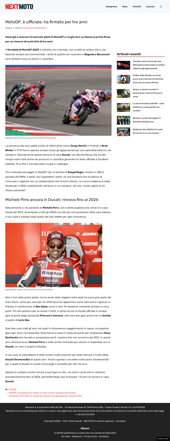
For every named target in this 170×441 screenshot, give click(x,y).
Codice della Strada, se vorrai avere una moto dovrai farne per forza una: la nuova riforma (148, 79)
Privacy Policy (90, 436)
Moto (125, 6)
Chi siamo (65, 436)
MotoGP (137, 6)
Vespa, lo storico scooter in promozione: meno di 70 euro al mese (147, 93)
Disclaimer (104, 436)
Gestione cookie (163, 439)
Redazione (77, 436)
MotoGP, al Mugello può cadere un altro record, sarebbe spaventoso (42, 393)
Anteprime (111, 6)
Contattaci (121, 421)
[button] (161, 7)
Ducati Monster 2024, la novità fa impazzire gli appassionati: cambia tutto (45, 396)
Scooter (150, 6)
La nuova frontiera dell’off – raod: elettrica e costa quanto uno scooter (148, 107)
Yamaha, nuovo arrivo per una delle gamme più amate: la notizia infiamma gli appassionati (149, 65)
